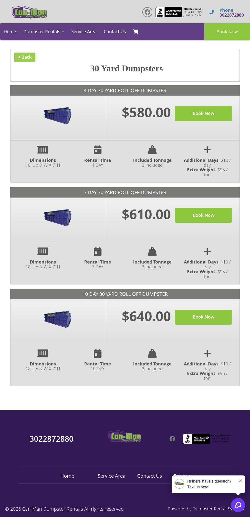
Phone (226, 10)
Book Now (227, 31)
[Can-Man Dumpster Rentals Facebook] (147, 12)
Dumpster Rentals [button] (42, 31)
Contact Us (115, 31)
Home (10, 31)
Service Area (83, 31)
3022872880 (51, 439)
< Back (24, 57)
